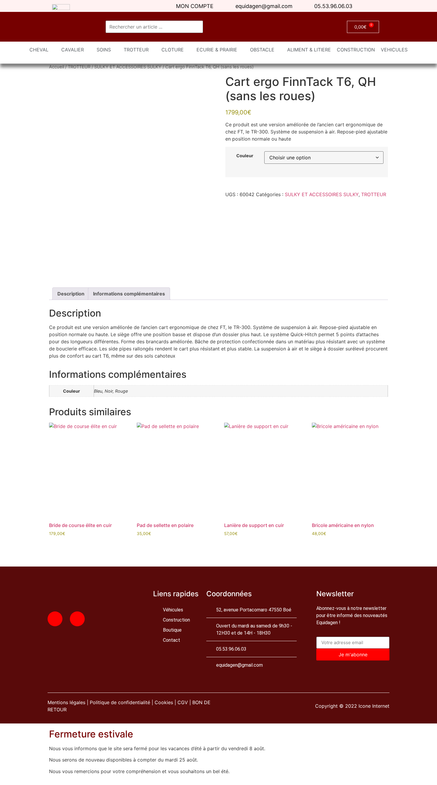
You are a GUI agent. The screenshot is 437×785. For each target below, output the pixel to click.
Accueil (56, 67)
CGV (182, 702)
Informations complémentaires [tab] (129, 294)
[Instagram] (77, 618)
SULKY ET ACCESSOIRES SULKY (127, 67)
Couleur (244, 156)
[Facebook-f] (55, 618)
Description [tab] (70, 294)
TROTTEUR (79, 67)
